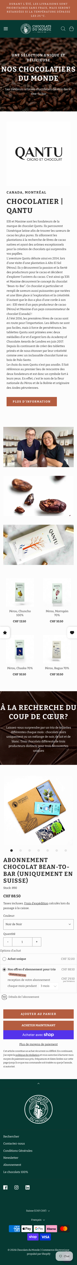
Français (36, 1219)
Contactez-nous (14, 1143)
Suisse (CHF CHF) (36, 1210)
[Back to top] (38, 1084)
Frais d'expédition (36, 903)
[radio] (4, 959)
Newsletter (10, 1158)
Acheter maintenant (38, 1025)
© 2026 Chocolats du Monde (24, 1249)
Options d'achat (10, 950)
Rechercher (11, 1136)
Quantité (9, 934)
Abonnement (12, 1165)
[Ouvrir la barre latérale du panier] (71, 28)
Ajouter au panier (38, 1014)
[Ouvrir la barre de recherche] (63, 28)
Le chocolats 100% (15, 1172)
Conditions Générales (17, 1151)
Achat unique (17, 959)
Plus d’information (32, 401)
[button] (38, 810)
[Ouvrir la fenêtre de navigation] (5, 28)
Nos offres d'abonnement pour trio (32, 972)
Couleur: (9, 916)
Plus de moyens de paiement (38, 1044)
